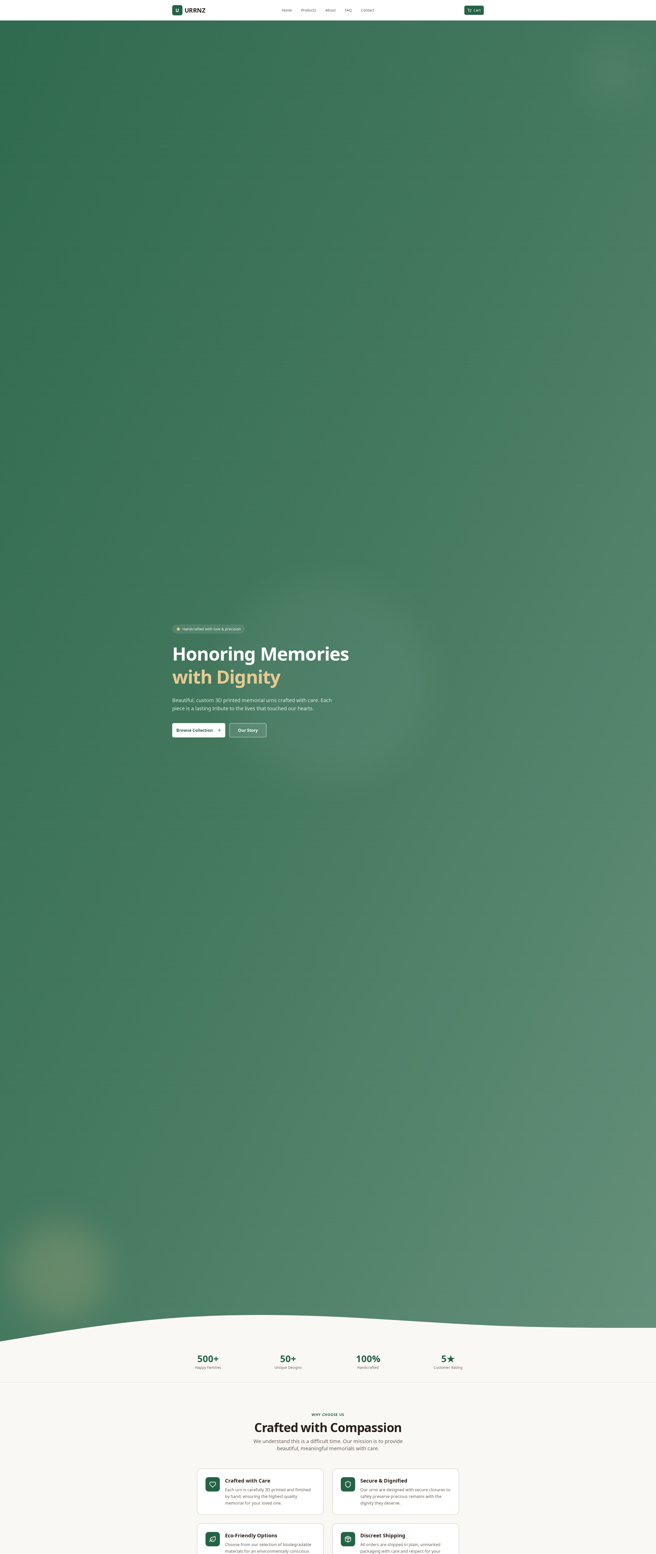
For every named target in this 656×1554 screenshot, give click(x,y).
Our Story (248, 730)
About (330, 10)
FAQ (348, 10)
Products (308, 10)
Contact (367, 10)
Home (287, 10)
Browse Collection (194, 730)
